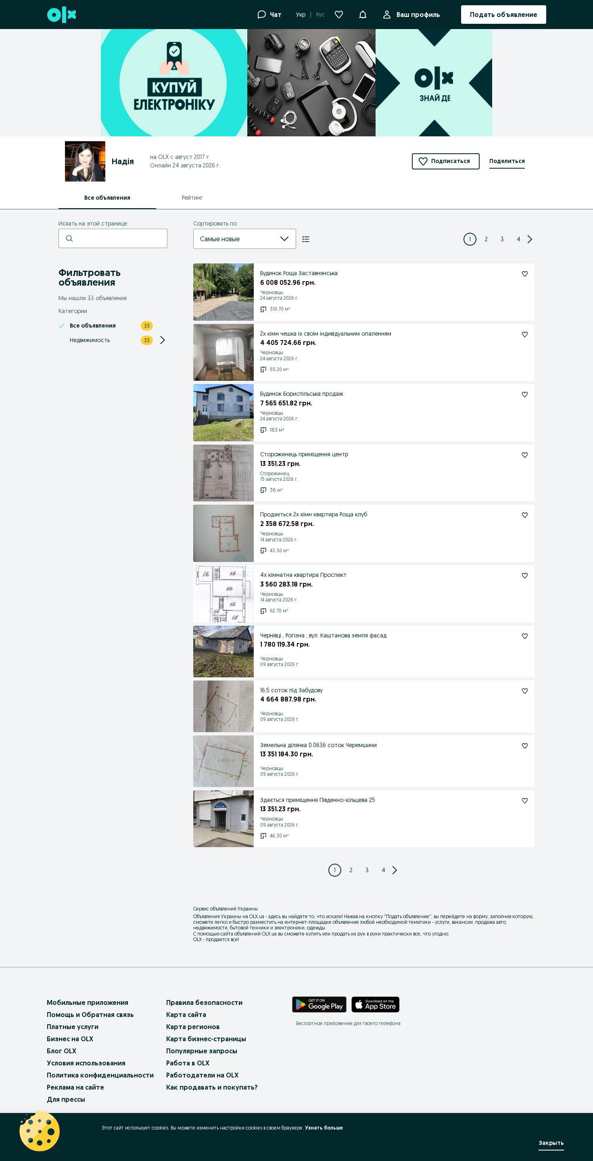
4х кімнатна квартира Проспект (303, 574)
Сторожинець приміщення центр (304, 454)
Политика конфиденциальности (100, 1075)
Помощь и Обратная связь (90, 1015)
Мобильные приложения (87, 1002)
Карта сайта (186, 1015)
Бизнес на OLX (70, 1039)
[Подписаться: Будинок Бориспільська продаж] (525, 394)
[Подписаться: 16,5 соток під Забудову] (525, 691)
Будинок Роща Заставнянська (299, 273)
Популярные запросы (201, 1051)
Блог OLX (61, 1051)
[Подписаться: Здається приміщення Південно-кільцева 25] (525, 801)
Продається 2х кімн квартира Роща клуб (313, 514)
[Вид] (305, 239)
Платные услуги (72, 1027)
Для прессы (66, 1099)
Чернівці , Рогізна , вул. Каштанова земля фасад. (324, 635)
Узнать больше (324, 1128)
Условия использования (86, 1063)
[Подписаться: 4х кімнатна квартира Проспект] (525, 575)
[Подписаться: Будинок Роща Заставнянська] (525, 274)
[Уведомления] (362, 14)
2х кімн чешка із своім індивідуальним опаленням (325, 333)
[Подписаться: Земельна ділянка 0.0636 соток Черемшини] (525, 746)
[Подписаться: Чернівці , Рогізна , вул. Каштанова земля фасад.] (525, 636)
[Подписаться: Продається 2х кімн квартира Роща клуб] (525, 515)
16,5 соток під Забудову (291, 690)
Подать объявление (407, 916)
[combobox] (235, 238)
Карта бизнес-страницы (206, 1039)
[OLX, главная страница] (61, 14)
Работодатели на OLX (202, 1075)
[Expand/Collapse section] (162, 340)
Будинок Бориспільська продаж (301, 393)
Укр (300, 14)
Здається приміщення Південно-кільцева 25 (317, 800)
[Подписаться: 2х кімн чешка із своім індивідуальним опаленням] (525, 334)
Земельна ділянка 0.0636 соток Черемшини (318, 745)
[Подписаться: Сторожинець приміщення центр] (525, 455)
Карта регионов (193, 1027)
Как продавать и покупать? (212, 1087)
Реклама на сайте (75, 1087)
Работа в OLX (187, 1063)
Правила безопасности (204, 1002)
